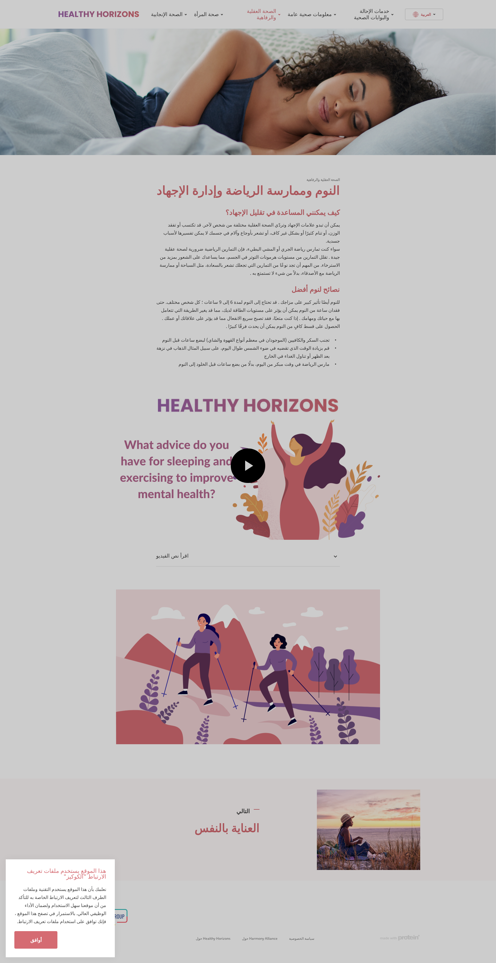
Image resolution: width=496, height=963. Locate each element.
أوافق (36, 940)
